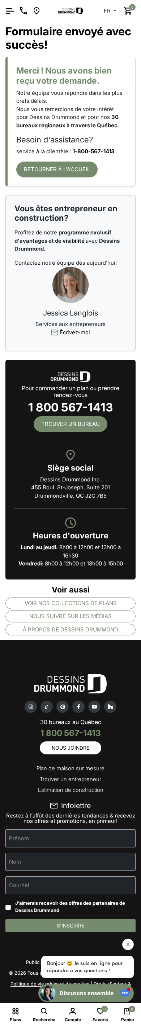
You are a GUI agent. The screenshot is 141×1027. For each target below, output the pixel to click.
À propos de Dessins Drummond (70, 629)
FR (108, 10)
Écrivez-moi (74, 332)
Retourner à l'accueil (57, 169)
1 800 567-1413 (70, 407)
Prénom (19, 838)
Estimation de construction (70, 789)
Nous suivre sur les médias (70, 616)
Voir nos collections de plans (71, 603)
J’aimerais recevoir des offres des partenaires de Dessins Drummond (70, 906)
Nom (15, 861)
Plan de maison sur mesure (70, 768)
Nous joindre (70, 748)
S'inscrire (70, 925)
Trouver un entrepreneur (70, 779)
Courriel (19, 885)
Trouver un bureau (70, 423)
